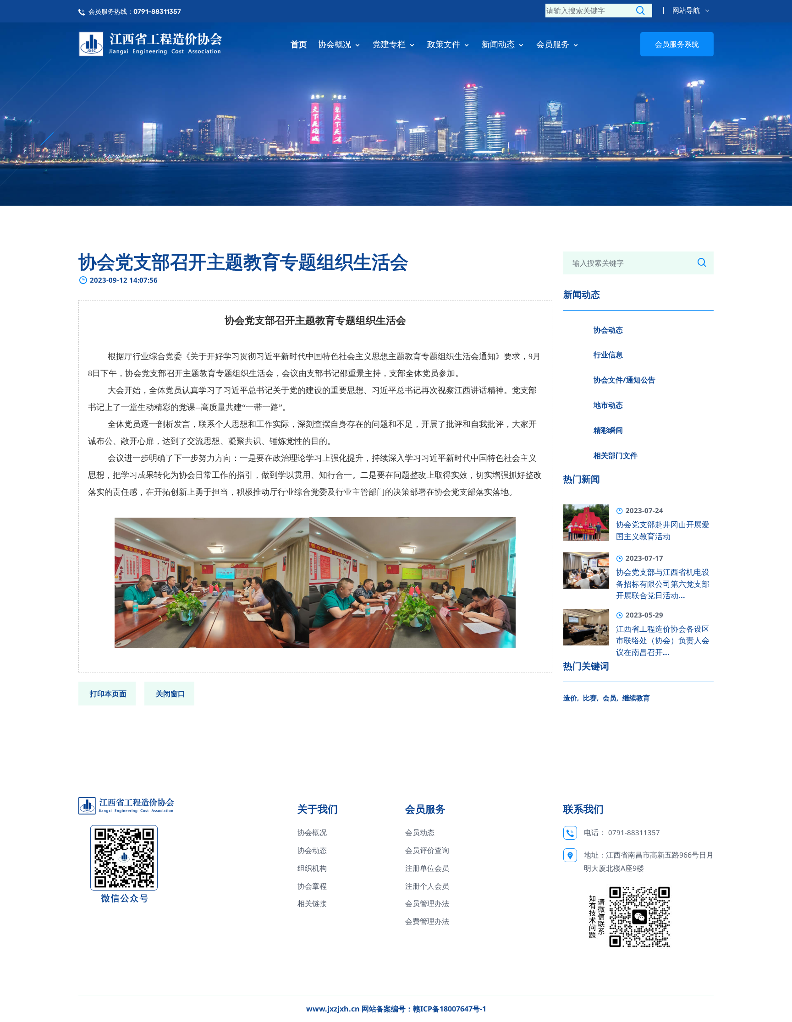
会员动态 (419, 832)
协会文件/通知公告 (624, 380)
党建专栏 (390, 43)
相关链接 (312, 903)
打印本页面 (108, 694)
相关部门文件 (616, 455)
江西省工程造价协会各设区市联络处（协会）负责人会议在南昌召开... (663, 640)
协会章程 (312, 886)
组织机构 (312, 868)
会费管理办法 (427, 921)
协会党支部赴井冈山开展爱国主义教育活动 (663, 530)
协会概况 (335, 43)
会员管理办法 (427, 903)
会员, (610, 697)
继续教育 (636, 697)
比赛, (591, 697)
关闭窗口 (170, 694)
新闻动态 (499, 43)
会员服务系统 (677, 44)
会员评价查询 (427, 850)
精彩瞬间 (608, 430)
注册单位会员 (427, 868)
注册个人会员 (427, 886)
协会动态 (608, 330)
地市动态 (608, 405)
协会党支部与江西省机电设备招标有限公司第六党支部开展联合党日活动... (663, 584)
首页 (299, 43)
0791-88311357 (634, 832)
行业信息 (608, 355)
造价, (571, 697)
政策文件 (444, 43)
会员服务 (554, 43)
